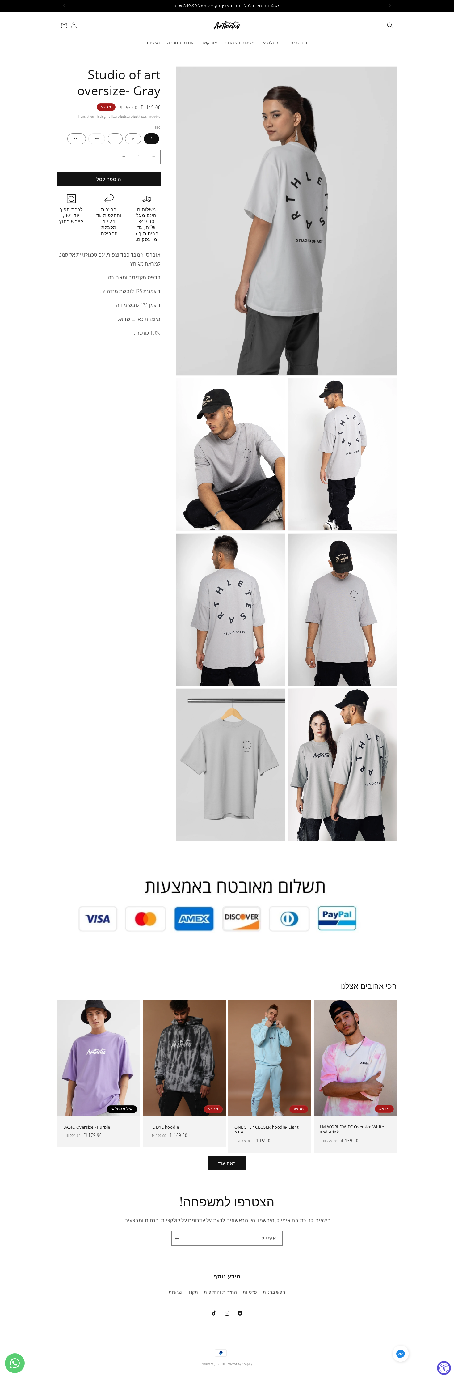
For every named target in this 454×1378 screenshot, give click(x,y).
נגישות (175, 1292)
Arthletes (207, 1364)
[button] (390, 25)
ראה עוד (227, 1163)
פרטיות (250, 1292)
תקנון (192, 1292)
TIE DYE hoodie (164, 1127)
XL (97, 139)
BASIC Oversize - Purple (86, 1127)
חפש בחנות (274, 1292)
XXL (76, 139)
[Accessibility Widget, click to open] (444, 1368)
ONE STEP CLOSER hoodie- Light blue (266, 1130)
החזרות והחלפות (220, 1292)
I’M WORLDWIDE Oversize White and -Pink (352, 1129)
